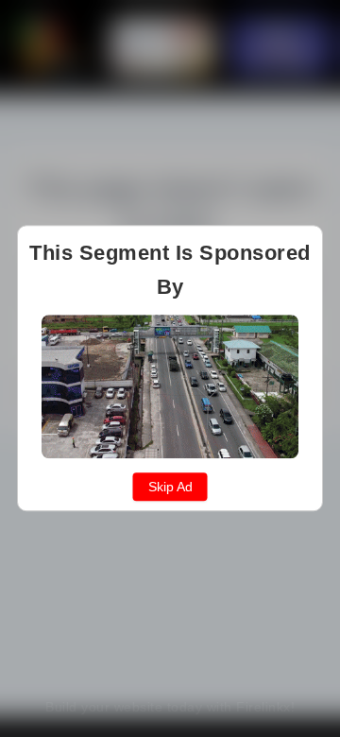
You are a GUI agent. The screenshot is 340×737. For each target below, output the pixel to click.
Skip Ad (170, 487)
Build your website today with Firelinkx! (170, 706)
